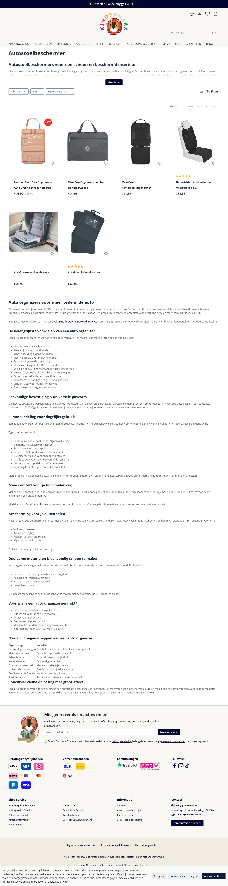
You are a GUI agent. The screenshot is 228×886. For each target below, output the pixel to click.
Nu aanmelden (169, 732)
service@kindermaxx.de (188, 814)
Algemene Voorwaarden (81, 845)
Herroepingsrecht (146, 845)
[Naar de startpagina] (114, 24)
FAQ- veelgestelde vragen (22, 805)
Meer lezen (114, 82)
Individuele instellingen (184, 876)
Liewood (82, 321)
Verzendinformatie (18, 819)
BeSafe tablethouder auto (84, 272)
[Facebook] (174, 767)
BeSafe (63, 321)
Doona (72, 321)
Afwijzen (159, 876)
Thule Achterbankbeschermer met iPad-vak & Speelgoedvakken (194, 185)
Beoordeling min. (58, 91)
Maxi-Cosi (93, 321)
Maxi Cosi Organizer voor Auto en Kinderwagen (86, 184)
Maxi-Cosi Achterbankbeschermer (136, 184)
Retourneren (15, 824)
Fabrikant (16, 91)
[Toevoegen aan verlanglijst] (52, 163)
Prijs (35, 91)
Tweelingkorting (71, 815)
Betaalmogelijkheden (19, 815)
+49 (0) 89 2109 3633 (186, 805)
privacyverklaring (122, 741)
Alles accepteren (214, 876)
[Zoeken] (214, 32)
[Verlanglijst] (207, 14)
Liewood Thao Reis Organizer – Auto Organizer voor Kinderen (33, 184)
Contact (121, 805)
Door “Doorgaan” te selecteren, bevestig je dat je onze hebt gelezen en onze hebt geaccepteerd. (129, 741)
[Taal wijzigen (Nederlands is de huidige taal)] (191, 14)
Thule (107, 321)
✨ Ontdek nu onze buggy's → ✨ (111, 4)
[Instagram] (181, 767)
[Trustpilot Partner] (127, 764)
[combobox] (189, 32)
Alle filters (212, 91)
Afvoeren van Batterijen (129, 810)
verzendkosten (98, 856)
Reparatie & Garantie (74, 810)
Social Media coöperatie (129, 819)
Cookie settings (125, 815)
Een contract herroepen (187, 823)
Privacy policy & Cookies (116, 845)
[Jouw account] (199, 14)
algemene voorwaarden (171, 741)
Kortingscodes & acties (20, 810)
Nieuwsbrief (69, 805)
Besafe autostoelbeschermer (31, 272)
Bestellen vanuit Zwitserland (77, 819)
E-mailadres (52, 726)
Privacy (64, 881)
